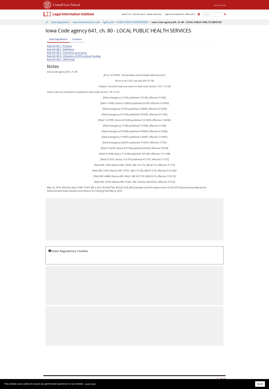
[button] (225, 14)
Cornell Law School (65, 4)
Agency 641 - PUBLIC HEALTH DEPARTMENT (125, 22)
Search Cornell (220, 5)
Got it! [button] (260, 384)
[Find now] (225, 14)
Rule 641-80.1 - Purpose (59, 46)
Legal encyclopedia (173, 14)
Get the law (138, 14)
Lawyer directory (154, 14)
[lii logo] (75, 14)
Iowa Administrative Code (86, 22)
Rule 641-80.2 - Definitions (60, 49)
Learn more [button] (90, 384)
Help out (189, 14)
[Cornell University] (47, 4)
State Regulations (60, 22)
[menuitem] (125, 14)
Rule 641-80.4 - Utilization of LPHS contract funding (73, 56)
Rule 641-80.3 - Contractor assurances (67, 52)
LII (47, 22)
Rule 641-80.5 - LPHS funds (61, 59)
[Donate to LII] (199, 14)
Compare (77, 39)
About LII (126, 14)
